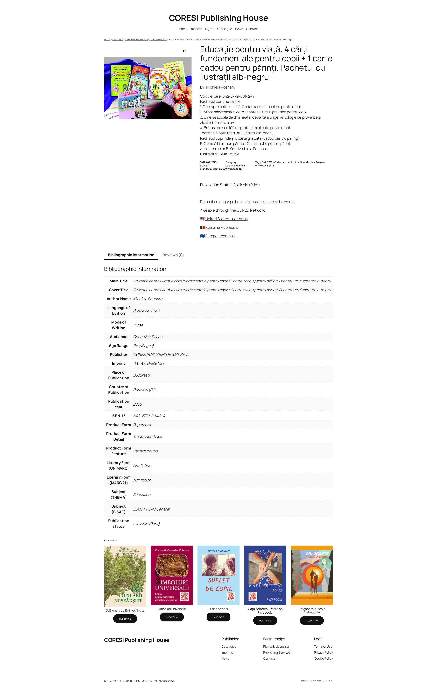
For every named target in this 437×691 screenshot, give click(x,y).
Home (107, 39)
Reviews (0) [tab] (173, 254)
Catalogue (117, 39)
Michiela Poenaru (315, 162)
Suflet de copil (218, 609)
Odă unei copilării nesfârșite (125, 610)
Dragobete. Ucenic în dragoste (312, 610)
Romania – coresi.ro (221, 227)
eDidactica (215, 168)
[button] (185, 51)
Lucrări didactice (158, 39)
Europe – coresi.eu (221, 235)
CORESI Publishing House (218, 17)
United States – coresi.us (226, 218)
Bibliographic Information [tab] (131, 254)
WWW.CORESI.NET (265, 165)
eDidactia (278, 162)
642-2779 (267, 162)
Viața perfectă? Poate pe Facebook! (265, 610)
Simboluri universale (172, 609)
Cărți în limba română (136, 39)
